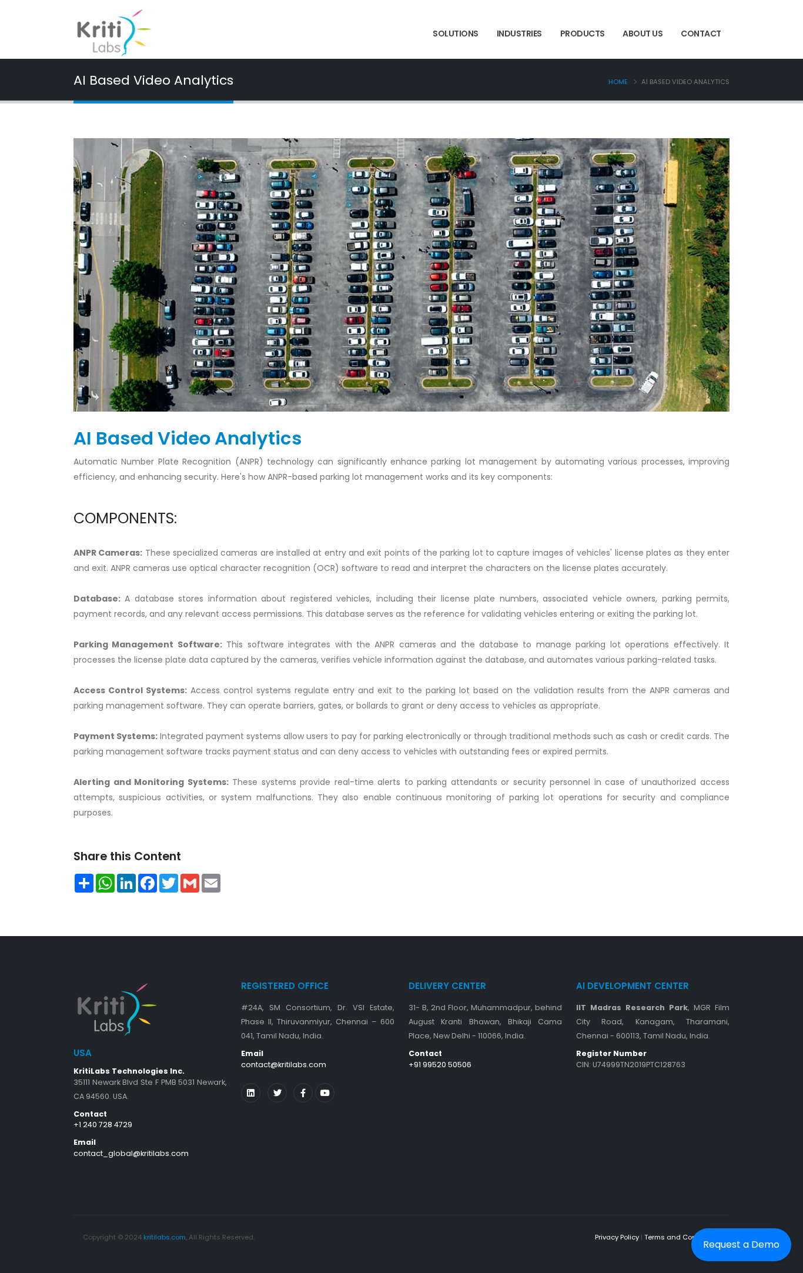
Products (582, 33)
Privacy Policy (617, 1237)
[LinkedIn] (250, 1092)
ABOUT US (643, 33)
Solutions (456, 33)
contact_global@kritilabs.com (131, 1153)
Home (618, 81)
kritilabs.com (164, 1237)
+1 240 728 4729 (102, 1125)
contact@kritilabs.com (283, 1065)
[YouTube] (324, 1092)
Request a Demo (741, 1244)
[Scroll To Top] (782, 1260)
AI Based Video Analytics (187, 438)
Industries (519, 33)
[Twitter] (277, 1092)
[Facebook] (303, 1092)
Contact (701, 33)
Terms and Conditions (682, 1237)
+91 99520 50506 (440, 1065)
